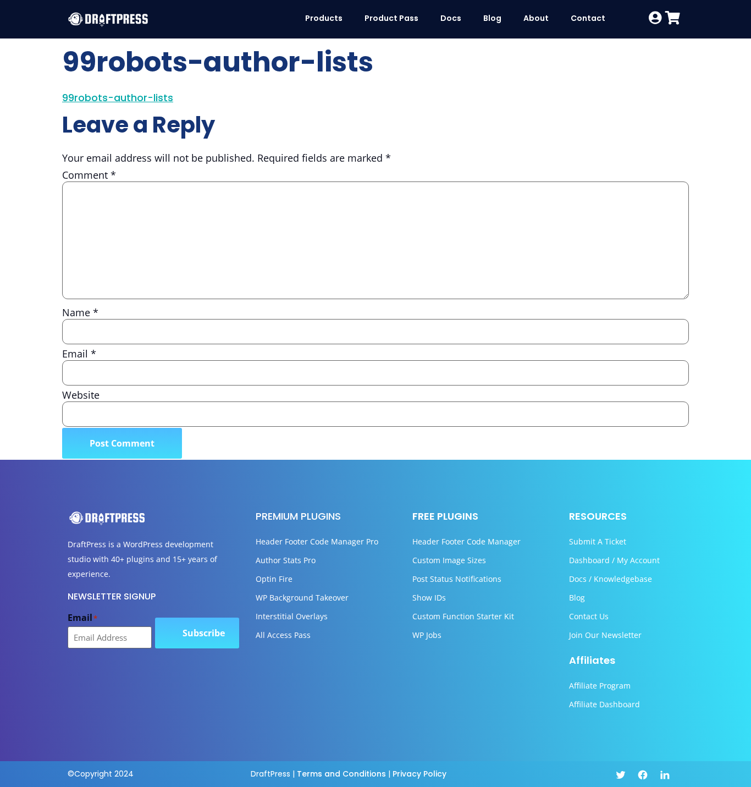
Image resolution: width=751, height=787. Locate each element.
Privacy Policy (419, 773)
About (536, 18)
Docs (450, 18)
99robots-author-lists (117, 97)
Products (324, 18)
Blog (492, 18)
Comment (89, 175)
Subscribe (204, 633)
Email (79, 354)
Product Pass (391, 18)
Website (81, 395)
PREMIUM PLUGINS (298, 516)
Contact (588, 18)
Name (80, 312)
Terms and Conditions (341, 773)
